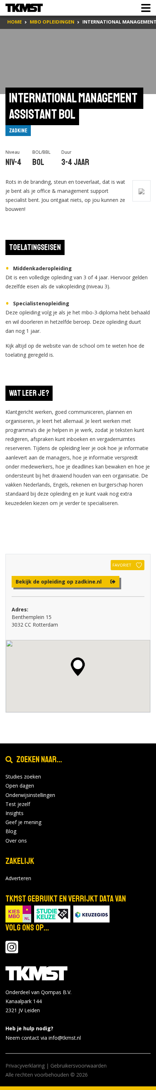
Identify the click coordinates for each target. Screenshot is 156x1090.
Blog (10, 831)
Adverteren (18, 878)
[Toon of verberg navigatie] (144, 8)
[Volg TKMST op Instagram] (11, 950)
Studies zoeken (23, 776)
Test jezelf (17, 804)
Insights (14, 813)
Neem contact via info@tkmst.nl (43, 1037)
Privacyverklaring (25, 1065)
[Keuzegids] (91, 913)
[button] (78, 666)
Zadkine (18, 130)
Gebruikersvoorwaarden (78, 1065)
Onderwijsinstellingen (30, 795)
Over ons (16, 840)
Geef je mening (23, 822)
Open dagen (19, 785)
